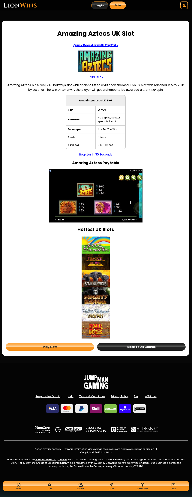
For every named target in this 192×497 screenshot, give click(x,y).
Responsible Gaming (49, 396)
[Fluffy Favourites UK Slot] (96, 245)
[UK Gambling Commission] (96, 429)
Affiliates (151, 396)
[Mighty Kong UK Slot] (96, 295)
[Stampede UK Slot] (96, 278)
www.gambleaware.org (106, 449)
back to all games (141, 347)
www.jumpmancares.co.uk (141, 449)
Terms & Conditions (92, 396)
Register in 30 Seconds (95, 154)
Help (71, 396)
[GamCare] (42, 429)
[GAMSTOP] (73, 429)
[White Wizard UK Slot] (96, 312)
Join (117, 5)
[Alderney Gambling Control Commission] (144, 429)
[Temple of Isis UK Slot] (96, 262)
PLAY (99, 77)
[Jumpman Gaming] (96, 387)
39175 (14, 462)
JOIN (91, 77)
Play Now (50, 347)
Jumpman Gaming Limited (51, 459)
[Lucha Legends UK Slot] (96, 330)
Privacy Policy (119, 396)
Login (99, 5)
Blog (137, 396)
